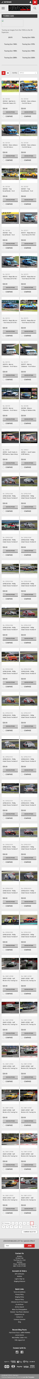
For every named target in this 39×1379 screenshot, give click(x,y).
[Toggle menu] (3, 8)
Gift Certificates (19, 1274)
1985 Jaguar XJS (19, 1340)
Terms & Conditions (19, 1292)
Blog (19, 1322)
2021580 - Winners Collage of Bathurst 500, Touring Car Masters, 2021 (28, 410)
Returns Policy (19, 1299)
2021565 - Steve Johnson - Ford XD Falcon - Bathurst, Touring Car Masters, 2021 (28, 146)
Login (16, 1279)
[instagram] (17, 1352)
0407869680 (7, 2)
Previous (7, 1223)
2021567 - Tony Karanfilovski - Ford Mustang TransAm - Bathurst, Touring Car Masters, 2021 (27, 190)
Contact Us (19, 1317)
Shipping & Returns (19, 1281)
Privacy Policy (19, 1294)
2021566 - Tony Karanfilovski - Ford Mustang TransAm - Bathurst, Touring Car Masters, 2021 (9, 190)
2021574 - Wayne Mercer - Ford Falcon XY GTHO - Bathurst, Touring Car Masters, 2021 (10, 322)
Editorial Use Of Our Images (19, 1302)
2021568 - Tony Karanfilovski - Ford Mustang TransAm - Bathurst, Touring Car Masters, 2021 (9, 234)
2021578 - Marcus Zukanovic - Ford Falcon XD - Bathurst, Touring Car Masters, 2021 (10, 410)
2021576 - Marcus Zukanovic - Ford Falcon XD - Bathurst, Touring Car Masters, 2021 (10, 366)
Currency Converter (19, 1319)
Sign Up (22, 1279)
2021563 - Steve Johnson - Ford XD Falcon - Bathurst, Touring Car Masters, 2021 (28, 102)
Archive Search (19, 1307)
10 (11, 1227)
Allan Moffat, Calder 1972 (19, 1337)
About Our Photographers (19, 1309)
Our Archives (19, 1304)
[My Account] (30, 2)
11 (16, 1227)
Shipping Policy (19, 1297)
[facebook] (22, 1352)
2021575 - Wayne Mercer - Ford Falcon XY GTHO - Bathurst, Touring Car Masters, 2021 (28, 322)
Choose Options (10, 112)
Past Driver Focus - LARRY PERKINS (19, 1332)
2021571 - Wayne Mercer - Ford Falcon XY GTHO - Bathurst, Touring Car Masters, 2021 (28, 234)
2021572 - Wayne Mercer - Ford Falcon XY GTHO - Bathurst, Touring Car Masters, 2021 (10, 278)
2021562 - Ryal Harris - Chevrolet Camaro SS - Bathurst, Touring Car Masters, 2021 (9, 102)
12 (20, 1227)
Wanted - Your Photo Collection (19, 1312)
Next (33, 1227)
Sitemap (15, 1375)
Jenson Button (19, 1335)
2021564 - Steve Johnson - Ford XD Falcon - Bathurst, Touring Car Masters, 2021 (10, 146)
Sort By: (14, 73)
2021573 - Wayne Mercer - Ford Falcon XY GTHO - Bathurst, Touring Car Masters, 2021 (28, 278)
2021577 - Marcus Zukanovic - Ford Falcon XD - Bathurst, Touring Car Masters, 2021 (28, 366)
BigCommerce (11, 1377)
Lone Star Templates (28, 1377)
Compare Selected (30, 1232)
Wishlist (19, 1276)
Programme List (19, 1314)
